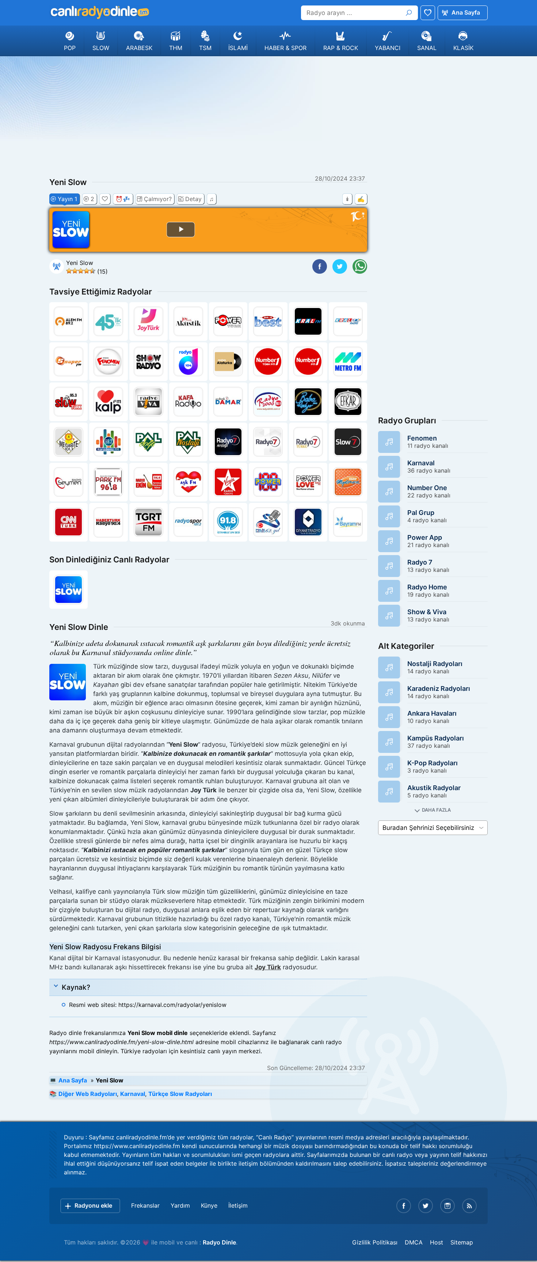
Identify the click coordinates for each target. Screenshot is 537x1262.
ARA (409, 12)
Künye (209, 1205)
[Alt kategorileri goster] (433, 810)
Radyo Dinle (219, 1242)
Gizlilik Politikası (374, 1242)
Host (436, 1242)
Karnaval (132, 1093)
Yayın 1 (67, 199)
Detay (193, 199)
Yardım (180, 1205)
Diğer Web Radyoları (87, 1093)
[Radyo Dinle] (99, 12)
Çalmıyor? (158, 199)
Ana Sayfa (466, 12)
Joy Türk (268, 967)
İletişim (238, 1205)
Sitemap (461, 1242)
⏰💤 (122, 199)
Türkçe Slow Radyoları (180, 1093)
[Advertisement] (268, 115)
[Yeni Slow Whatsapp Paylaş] (360, 266)
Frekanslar (145, 1205)
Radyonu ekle (93, 1205)
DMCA (414, 1242)
